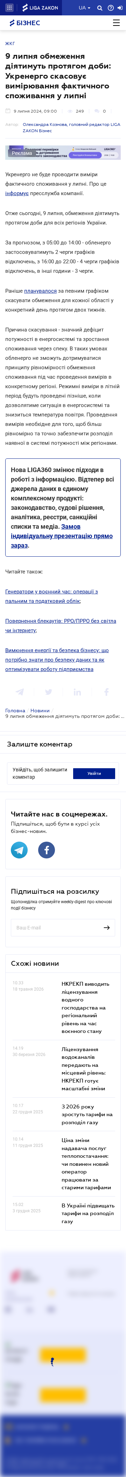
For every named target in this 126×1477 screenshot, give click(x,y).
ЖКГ (10, 43)
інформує (17, 193)
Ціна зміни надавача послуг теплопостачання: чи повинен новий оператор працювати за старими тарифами (86, 1163)
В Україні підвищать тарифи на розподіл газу (88, 1213)
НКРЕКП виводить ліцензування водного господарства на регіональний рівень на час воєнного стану (85, 1007)
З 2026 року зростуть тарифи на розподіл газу (87, 1114)
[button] (9, 7)
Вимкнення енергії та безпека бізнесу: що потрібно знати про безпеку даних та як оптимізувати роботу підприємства (57, 659)
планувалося (40, 291)
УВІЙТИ (94, 773)
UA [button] (82, 7)
